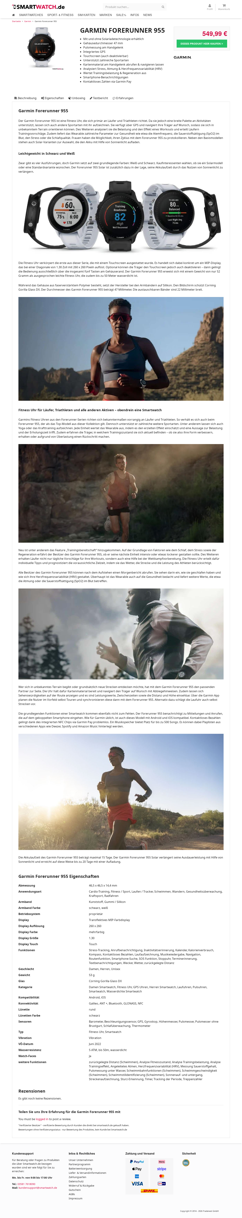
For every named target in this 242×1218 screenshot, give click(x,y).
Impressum (75, 1198)
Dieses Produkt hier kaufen (201, 43)
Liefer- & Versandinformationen (87, 1172)
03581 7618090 (26, 1184)
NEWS (147, 15)
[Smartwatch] (38, 7)
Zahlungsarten (77, 1177)
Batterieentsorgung (80, 1168)
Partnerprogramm (79, 1164)
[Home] (13, 14)
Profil (210, 9)
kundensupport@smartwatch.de (38, 1187)
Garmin (27, 21)
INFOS (134, 15)
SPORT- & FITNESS (60, 15)
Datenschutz (76, 1181)
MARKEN (106, 15)
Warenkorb (224, 9)
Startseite (16, 21)
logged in (42, 1119)
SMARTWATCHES (31, 15)
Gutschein (75, 1190)
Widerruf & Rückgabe (81, 1185)
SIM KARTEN (86, 15)
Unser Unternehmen (81, 1160)
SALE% (121, 15)
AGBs (72, 1194)
